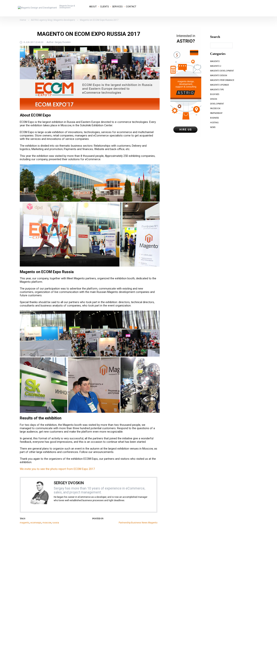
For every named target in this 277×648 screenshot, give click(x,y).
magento (24, 522)
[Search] (236, 45)
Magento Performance (222, 80)
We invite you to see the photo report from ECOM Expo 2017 (57, 469)
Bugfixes (214, 94)
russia (55, 522)
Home (23, 20)
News (145, 522)
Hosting (214, 123)
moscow (46, 522)
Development (217, 104)
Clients (104, 6)
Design (213, 99)
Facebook (215, 108)
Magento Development (222, 71)
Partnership (125, 522)
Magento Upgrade (219, 85)
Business (136, 522)
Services (117, 6)
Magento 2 (215, 66)
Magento (152, 522)
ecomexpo (35, 522)
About (93, 6)
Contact (131, 6)
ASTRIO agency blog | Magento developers (53, 20)
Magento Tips (217, 90)
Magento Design (218, 75)
